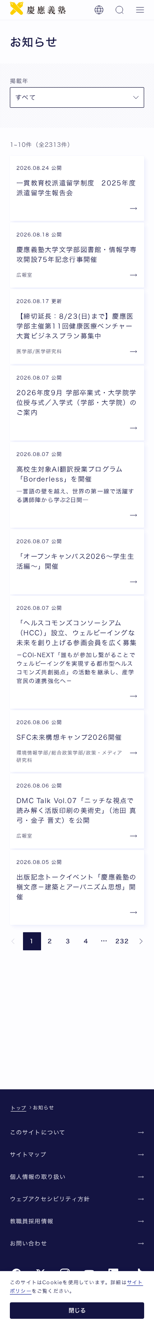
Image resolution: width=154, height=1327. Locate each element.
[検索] (119, 10)
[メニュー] (140, 10)
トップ (18, 1107)
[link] (13, 941)
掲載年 (19, 81)
